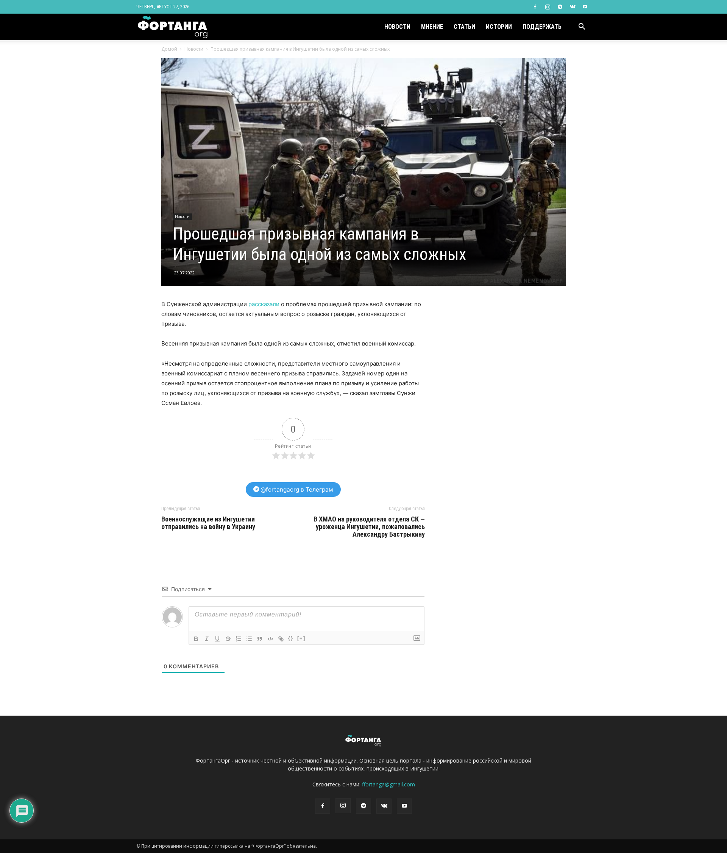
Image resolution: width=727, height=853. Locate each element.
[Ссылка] (281, 638)
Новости (397, 26)
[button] (582, 27)
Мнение (432, 26)
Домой (169, 49)
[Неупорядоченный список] (249, 638)
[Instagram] (547, 7)
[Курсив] (206, 638)
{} (290, 638)
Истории (499, 26)
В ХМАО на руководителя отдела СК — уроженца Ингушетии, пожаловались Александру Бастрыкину (369, 526)
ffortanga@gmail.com (388, 784)
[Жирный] (196, 638)
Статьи (464, 26)
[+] (301, 638)
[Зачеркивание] (228, 638)
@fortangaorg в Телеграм (296, 489)
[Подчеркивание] (217, 638)
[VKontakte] (572, 7)
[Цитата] (259, 638)
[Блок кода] (270, 638)
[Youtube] (585, 7)
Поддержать (542, 26)
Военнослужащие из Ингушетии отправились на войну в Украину (208, 523)
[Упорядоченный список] (238, 638)
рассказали (263, 304)
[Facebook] (535, 7)
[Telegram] (560, 7)
